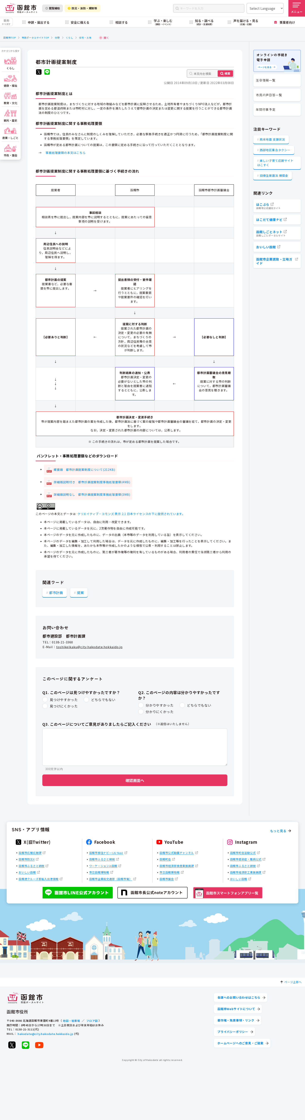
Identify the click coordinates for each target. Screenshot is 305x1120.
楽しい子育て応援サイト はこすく (275, 162)
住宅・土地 (85, 37)
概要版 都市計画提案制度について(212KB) (84, 469)
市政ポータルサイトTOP (35, 37)
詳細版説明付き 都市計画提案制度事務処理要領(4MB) (92, 482)
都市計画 (56, 592)
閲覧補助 (54, 8)
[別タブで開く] (39, 72)
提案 (80, 592)
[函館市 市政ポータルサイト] (21, 8)
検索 (227, 73)
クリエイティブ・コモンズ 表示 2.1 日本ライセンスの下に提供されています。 (131, 514)
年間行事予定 (266, 109)
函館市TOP (9, 37)
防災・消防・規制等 (84, 8)
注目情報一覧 (266, 80)
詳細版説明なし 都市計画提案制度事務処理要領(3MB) (92, 494)
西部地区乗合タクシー (275, 150)
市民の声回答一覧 (269, 95)
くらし (69, 37)
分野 (57, 37)
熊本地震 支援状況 (272, 139)
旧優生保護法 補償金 (274, 175)
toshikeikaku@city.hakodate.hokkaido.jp (89, 647)
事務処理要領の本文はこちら (65, 153)
